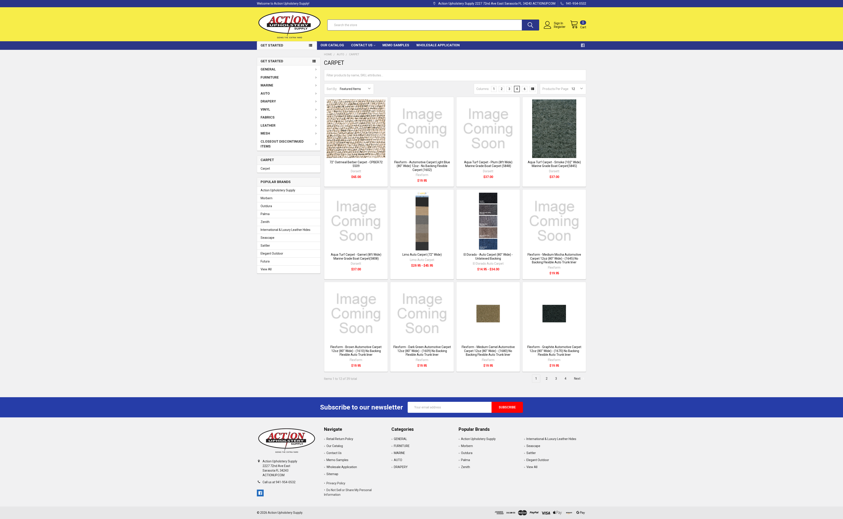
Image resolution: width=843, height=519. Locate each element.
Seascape (267, 237)
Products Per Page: (555, 89)
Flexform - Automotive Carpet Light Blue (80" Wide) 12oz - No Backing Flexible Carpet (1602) (422, 166)
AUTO (265, 93)
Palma (265, 214)
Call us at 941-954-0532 (279, 482)
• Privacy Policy (334, 483)
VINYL (265, 109)
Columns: (482, 89)
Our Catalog (332, 45)
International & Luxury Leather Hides (285, 230)
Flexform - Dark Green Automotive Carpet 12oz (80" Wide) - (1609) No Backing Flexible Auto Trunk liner (422, 350)
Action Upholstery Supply (278, 190)
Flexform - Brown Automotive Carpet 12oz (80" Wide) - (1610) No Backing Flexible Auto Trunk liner (356, 350)
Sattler (265, 245)
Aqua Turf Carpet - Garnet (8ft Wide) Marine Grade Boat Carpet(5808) (356, 256)
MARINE (267, 85)
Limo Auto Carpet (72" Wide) (422, 254)
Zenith (265, 222)
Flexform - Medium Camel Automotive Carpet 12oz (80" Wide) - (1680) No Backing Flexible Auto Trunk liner (488, 350)
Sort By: (332, 89)
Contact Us (362, 45)
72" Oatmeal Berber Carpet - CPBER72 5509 (356, 164)
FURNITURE (270, 77)
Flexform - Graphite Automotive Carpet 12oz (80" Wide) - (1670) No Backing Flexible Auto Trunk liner (554, 350)
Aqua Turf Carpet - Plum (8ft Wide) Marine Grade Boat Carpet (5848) (488, 164)
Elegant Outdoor (272, 253)
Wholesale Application (438, 45)
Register (560, 27)
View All (266, 269)
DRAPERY (268, 101)
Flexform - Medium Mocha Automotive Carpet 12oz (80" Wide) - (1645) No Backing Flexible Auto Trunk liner (554, 258)
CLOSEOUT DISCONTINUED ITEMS (282, 144)
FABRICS (268, 117)
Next (577, 378)
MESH (265, 133)
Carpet (265, 168)
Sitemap (332, 474)
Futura (265, 261)
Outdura (266, 206)
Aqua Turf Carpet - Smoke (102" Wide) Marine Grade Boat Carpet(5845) (554, 164)
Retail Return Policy (339, 439)
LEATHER (268, 126)
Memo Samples (395, 45)
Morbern (266, 198)
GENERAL (268, 69)
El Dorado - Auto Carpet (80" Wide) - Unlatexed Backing (488, 256)
